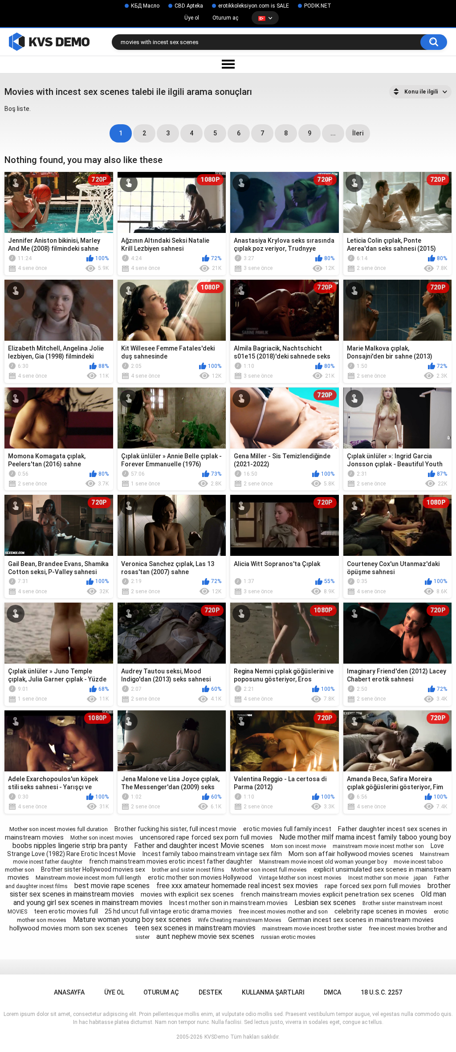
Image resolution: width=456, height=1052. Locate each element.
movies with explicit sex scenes (187, 894)
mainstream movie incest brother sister (312, 928)
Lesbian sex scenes (325, 902)
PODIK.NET (317, 6)
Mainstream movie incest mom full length (88, 877)
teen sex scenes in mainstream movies (195, 928)
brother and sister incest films (188, 870)
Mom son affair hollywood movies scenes (351, 854)
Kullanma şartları (273, 992)
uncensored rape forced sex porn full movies (206, 837)
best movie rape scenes (112, 885)
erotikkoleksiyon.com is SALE (253, 6)
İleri (357, 133)
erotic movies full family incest (287, 828)
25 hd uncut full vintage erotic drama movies (168, 911)
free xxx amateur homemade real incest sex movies (237, 885)
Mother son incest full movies (269, 869)
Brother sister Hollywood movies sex (93, 869)
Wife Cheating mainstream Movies (239, 920)
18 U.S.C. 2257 (381, 992)
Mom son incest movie (298, 846)
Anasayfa (69, 992)
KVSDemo (216, 1037)
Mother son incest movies (101, 838)
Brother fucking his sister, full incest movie (175, 828)
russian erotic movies (288, 937)
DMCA (332, 992)
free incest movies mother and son (283, 911)
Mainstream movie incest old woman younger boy (323, 861)
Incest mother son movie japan (387, 878)
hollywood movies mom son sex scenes (68, 928)
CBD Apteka (189, 6)
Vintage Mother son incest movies (300, 878)
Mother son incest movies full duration (58, 829)
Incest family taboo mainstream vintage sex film (212, 853)
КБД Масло (145, 6)
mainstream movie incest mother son (378, 846)
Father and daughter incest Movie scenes (199, 845)
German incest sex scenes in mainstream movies (361, 920)
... (333, 133)
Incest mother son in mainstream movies (228, 902)
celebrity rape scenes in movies (380, 911)
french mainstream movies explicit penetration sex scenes (327, 894)
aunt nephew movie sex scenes (205, 936)
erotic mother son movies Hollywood (200, 877)
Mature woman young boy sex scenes (132, 919)
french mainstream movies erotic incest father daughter (170, 861)
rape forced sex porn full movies (373, 886)
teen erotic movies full (66, 911)
